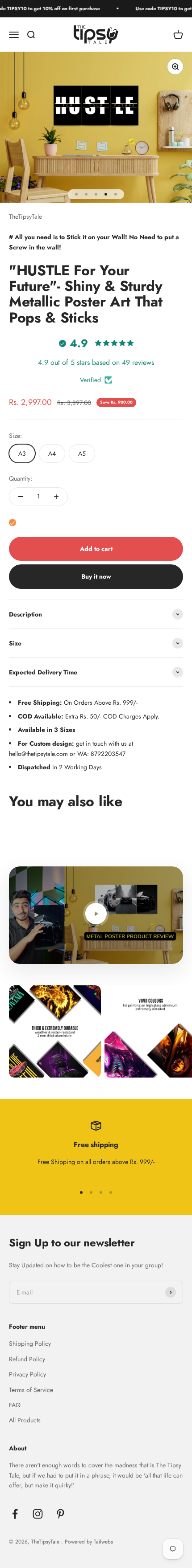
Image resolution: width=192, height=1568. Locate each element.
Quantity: (20, 478)
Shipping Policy (30, 1343)
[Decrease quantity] (20, 497)
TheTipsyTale (25, 216)
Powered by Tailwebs (89, 1542)
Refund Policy (27, 1359)
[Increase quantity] (56, 497)
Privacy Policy (27, 1374)
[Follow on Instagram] (38, 1514)
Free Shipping (56, 1161)
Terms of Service (31, 1389)
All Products (25, 1420)
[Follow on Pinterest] (60, 1514)
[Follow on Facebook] (15, 1514)
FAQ (15, 1405)
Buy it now (96, 576)
